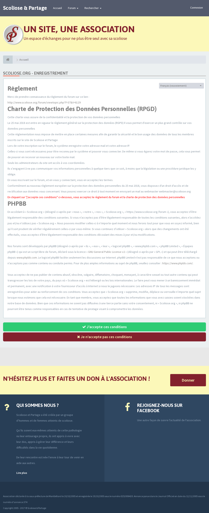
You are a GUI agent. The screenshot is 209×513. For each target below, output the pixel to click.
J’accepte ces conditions (106, 326)
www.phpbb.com (27, 257)
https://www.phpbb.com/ (177, 263)
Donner (188, 380)
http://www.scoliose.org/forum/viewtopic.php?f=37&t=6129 (44, 102)
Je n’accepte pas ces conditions (106, 336)
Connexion (196, 7)
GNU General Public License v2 (106, 252)
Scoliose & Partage (25, 8)
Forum (72, 8)
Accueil (57, 8)
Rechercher (91, 8)
